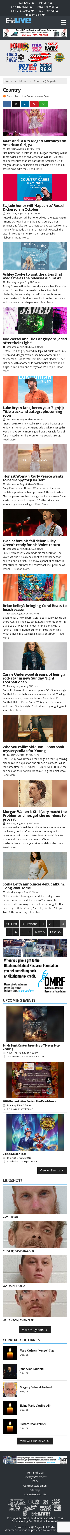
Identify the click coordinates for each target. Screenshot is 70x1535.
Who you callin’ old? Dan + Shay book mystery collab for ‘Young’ (33, 748)
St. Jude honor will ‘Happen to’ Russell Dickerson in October (34, 207)
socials (48, 435)
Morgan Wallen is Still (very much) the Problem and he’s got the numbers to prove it (35, 815)
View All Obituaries (33, 1441)
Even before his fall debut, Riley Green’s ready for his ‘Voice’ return (31, 542)
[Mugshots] (35, 1200)
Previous (31, 924)
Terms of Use (35, 1472)
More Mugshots (33, 1330)
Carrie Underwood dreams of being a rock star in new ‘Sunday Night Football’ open (34, 678)
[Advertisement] (35, 33)
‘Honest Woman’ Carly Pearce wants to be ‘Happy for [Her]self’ (33, 478)
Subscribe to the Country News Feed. (28, 96)
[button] (63, 22)
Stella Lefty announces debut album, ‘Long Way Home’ (34, 886)
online (53, 165)
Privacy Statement (35, 1477)
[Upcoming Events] (35, 1024)
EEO (35, 1481)
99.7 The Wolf (47, 10)
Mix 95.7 (44, 2)
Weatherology (55, 1530)
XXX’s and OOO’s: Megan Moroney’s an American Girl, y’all (34, 142)
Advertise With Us (35, 1494)
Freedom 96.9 (33, 14)
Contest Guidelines (35, 1485)
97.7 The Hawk (20, 6)
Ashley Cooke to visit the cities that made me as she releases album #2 (32, 276)
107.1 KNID (24, 2)
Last (53, 932)
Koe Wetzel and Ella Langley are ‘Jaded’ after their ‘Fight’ (35, 340)
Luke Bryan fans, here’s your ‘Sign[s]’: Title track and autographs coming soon (33, 411)
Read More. (35, 169)
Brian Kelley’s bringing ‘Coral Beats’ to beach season (35, 607)
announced (9, 904)
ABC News (35, 148)
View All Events (50, 1170)
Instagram (30, 500)
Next (38, 932)
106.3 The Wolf (46, 6)
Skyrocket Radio (44, 1527)
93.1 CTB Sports (21, 10)
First (13, 924)
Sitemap (35, 1490)
